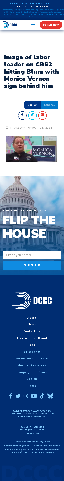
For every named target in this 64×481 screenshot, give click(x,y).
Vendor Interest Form (32, 358)
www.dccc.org (42, 411)
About (32, 317)
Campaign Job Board (32, 372)
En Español (32, 351)
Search (32, 379)
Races (32, 385)
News (32, 324)
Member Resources (32, 365)
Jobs (32, 345)
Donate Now (51, 25)
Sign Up (32, 265)
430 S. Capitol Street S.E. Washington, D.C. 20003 (32, 428)
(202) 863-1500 (32, 433)
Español (49, 105)
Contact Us (32, 331)
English (32, 105)
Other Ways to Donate (32, 338)
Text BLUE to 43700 (32, 6)
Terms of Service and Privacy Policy (32, 441)
